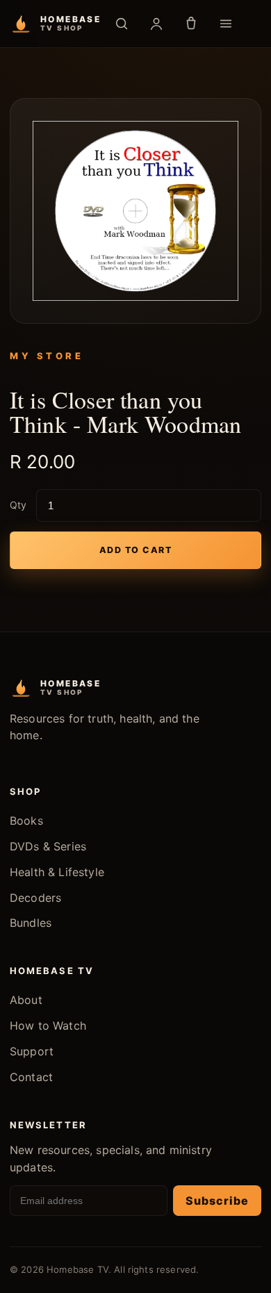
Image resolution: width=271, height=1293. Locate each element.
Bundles (30, 923)
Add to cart (135, 550)
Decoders (35, 898)
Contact (31, 1077)
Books (26, 820)
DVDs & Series (48, 846)
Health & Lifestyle (57, 872)
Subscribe (217, 1201)
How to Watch (48, 1025)
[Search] (121, 23)
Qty (18, 505)
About (26, 1000)
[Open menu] (226, 23)
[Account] (156, 23)
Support (32, 1051)
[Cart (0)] (191, 23)
